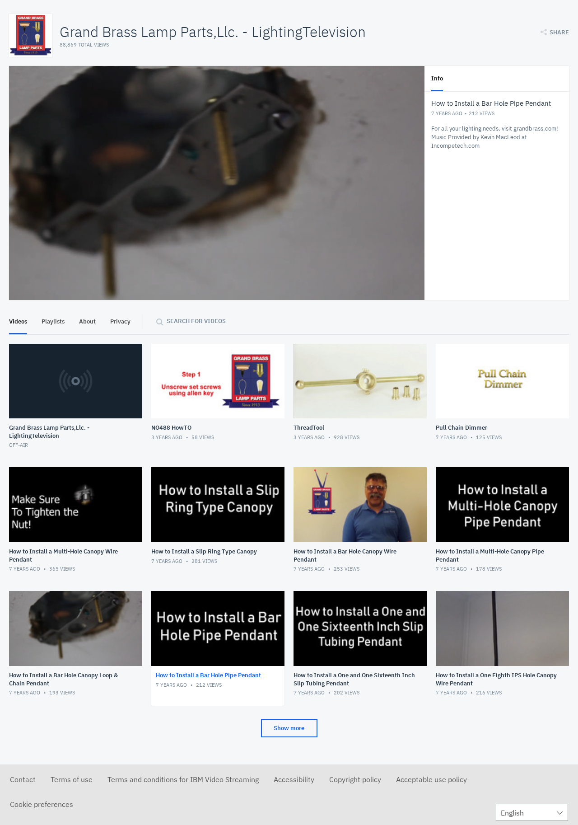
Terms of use (72, 779)
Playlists (53, 321)
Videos (18, 321)
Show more (289, 728)
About (87, 321)
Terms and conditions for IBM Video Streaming (183, 779)
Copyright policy (355, 779)
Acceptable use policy (431, 779)
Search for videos (196, 321)
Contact (23, 779)
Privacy (120, 321)
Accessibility (294, 779)
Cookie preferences (41, 804)
